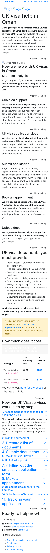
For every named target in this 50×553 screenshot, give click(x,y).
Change (43, 1)
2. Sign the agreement (15, 438)
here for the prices (31, 387)
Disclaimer (12, 543)
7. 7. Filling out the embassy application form (19, 469)
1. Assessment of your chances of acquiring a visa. (22, 413)
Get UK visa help (38, 58)
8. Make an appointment (13, 480)
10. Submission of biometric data (22, 494)
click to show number (22, 526)
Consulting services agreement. (22, 540)
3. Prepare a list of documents (17, 445)
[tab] (25, 414)
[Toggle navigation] (44, 9)
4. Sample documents (20, 452)
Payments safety (15, 549)
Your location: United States (22, 1)
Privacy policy (14, 546)
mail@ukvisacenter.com (22, 523)
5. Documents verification (17, 456)
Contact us (22, 529)
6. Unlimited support (14, 460)
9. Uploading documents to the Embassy (21, 488)
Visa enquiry (40, 398)
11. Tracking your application (16, 501)
